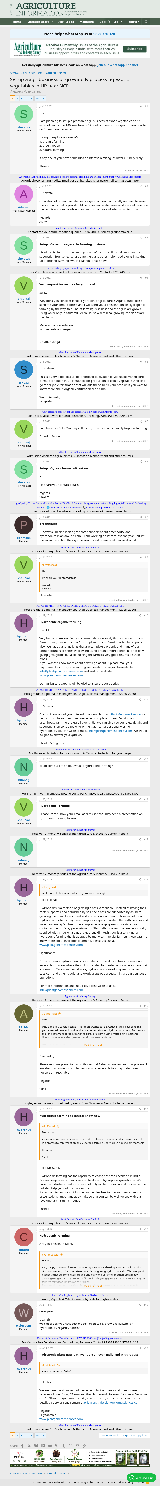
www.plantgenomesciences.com (61, 675)
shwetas (18, 92)
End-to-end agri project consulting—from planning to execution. (80, 268)
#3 (146, 237)
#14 (146, 839)
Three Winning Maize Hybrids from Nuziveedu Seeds (80, 1295)
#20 (146, 1348)
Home (17, 22)
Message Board (38, 22)
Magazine (87, 22)
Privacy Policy (125, 1482)
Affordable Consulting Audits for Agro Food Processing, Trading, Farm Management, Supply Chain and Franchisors (80, 176)
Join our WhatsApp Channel (117, 65)
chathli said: (49, 1365)
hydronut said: (50, 1254)
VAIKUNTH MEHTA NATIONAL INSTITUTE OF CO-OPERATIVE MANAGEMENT (80, 605)
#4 (146, 277)
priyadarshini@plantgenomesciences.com (112, 1402)
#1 (146, 106)
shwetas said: (49, 565)
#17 (146, 1109)
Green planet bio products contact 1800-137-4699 (80, 749)
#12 (146, 759)
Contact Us (39, 1482)
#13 (146, 799)
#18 (146, 1229)
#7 (146, 461)
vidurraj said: (49, 1013)
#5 (146, 361)
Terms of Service (105, 1482)
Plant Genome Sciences (126, 714)
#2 (146, 186)
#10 (146, 615)
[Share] (141, 106)
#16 (146, 1006)
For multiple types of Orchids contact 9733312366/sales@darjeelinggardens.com (80, 1338)
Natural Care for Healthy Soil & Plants (80, 789)
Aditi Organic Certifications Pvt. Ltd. (80, 547)
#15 (146, 879)
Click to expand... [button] (94, 1045)
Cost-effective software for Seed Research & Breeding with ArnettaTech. (80, 411)
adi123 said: (48, 1126)
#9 (146, 557)
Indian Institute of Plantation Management (80, 352)
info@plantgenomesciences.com (61, 671)
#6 (146, 421)
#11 (146, 699)
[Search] (146, 21)
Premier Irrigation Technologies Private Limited (80, 228)
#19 (146, 1305)
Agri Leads (66, 22)
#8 (146, 517)
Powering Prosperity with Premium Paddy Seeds (80, 1099)
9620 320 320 (104, 33)
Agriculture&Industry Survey (80, 829)
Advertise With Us (59, 1482)
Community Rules (83, 1482)
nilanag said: (49, 887)
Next (39, 98)
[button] (52, 21)
